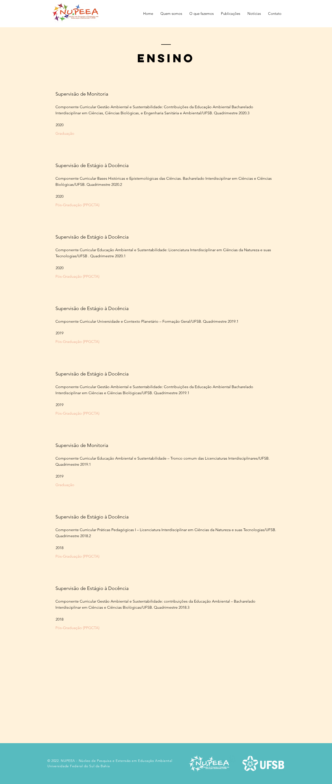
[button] (171, 14)
